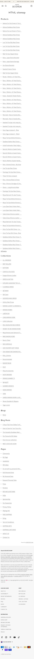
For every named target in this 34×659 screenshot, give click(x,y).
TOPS (4, 394)
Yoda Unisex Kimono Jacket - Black (13, 214)
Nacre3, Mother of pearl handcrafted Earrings (16, 153)
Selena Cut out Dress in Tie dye (12, 31)
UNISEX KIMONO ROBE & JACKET (13, 397)
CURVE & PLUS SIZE (9, 272)
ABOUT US (6, 533)
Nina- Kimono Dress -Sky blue (12, 164)
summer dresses (25, 574)
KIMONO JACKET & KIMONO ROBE (13, 306)
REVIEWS (3, 599)
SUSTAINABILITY (4, 593)
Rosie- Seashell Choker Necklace (13, 96)
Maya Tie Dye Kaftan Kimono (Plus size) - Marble (17, 225)
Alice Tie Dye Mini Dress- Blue (12, 233)
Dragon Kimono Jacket (9, 275)
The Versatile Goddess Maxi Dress (13, 432)
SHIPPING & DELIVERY (6, 617)
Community (6, 453)
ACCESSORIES (22, 604)
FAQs (4, 495)
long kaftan (7, 557)
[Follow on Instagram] (6, 637)
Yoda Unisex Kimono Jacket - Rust (13, 218)
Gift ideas (6, 465)
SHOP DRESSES (7, 375)
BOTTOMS (6, 268)
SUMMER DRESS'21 (8, 386)
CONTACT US (4, 609)
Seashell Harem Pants (9, 69)
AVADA (27, 542)
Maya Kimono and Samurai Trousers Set (15, 333)
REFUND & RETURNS (9, 491)
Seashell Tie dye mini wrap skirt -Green (15, 122)
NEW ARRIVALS (7, 344)
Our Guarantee (7, 503)
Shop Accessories (8, 371)
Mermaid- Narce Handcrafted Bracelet (14, 115)
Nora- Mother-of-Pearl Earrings (12, 80)
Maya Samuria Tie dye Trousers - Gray (14, 195)
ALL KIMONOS (7, 260)
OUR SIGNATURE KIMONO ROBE (12, 352)
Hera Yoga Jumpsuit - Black (11, 134)
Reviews (5, 488)
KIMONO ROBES (7, 310)
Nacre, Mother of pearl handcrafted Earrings (16, 161)
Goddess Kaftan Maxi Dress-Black (13, 248)
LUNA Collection (8, 321)
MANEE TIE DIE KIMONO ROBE (12, 329)
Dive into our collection (10, 440)
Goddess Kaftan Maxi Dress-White (13, 141)
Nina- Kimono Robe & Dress (11, 180)
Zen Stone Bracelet (8, 65)
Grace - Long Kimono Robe (11, 187)
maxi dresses (20, 557)
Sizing (4, 518)
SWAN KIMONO (7, 390)
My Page (5, 457)
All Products (4, 251)
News (4, 415)
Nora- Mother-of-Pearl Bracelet (12, 84)
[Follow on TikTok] (19, 637)
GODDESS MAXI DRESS (10, 298)
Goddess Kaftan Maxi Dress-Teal (13, 244)
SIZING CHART (4, 620)
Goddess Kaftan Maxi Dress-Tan (12, 237)
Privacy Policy (7, 507)
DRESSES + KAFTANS (23, 599)
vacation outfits (18, 576)
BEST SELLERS (7, 264)
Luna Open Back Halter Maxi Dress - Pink (15, 206)
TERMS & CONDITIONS (6, 629)
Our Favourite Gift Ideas (10, 436)
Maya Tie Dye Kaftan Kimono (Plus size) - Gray (17, 202)
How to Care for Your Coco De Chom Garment (16, 428)
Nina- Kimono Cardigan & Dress (12, 183)
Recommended (7, 359)
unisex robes (14, 557)
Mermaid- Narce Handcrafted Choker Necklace (17, 119)
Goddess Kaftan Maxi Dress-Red (13, 241)
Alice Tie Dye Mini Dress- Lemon (12, 229)
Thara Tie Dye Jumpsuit (10, 176)
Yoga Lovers (6, 405)
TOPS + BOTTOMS (23, 601)
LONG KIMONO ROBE (9, 317)
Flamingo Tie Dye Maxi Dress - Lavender (15, 191)
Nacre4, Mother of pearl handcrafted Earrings (16, 149)
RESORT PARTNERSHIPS (6, 596)
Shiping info (6, 511)
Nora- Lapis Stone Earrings (11, 61)
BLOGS (2, 604)
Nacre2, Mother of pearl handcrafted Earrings (16, 157)
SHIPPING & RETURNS (9, 530)
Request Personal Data (10, 480)
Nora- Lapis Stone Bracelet (11, 58)
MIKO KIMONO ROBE (9, 336)
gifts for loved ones (8, 576)
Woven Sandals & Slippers (10, 401)
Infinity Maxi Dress (8, 302)
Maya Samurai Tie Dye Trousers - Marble (15, 222)
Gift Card (5, 294)
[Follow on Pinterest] (10, 637)
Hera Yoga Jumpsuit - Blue (11, 130)
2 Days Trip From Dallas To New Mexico (14, 425)
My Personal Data (8, 476)
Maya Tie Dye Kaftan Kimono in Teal (13, 138)
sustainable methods (22, 569)
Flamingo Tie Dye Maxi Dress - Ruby (14, 172)
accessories (29, 557)
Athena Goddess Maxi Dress (11, 27)
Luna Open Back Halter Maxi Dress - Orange (16, 210)
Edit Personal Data (8, 472)
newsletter (6, 461)
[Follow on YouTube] (14, 637)
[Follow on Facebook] (2, 637)
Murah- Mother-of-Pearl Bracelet (13, 77)
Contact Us (6, 537)
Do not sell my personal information (13, 469)
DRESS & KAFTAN (8, 279)
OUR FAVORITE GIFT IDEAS (11, 348)
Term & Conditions (8, 522)
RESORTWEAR (7, 363)
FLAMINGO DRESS (8, 287)
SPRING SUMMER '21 (9, 378)
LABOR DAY (6, 313)
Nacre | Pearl (6, 340)
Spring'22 (5, 382)
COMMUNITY (4, 606)
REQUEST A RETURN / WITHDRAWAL (6, 625)
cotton (29, 566)
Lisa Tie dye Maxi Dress (10, 168)
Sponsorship (6, 499)
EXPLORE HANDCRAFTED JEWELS (13, 283)
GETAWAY (6, 291)
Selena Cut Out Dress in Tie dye (12, 23)
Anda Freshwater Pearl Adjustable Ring (14, 145)
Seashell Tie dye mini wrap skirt (12, 126)
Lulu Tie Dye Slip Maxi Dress (11, 42)
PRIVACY (3, 632)
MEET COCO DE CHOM (9, 444)
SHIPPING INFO (7, 526)
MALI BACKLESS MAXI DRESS (11, 325)
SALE (4, 367)
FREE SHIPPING (7, 514)
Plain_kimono (7, 355)
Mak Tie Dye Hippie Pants (10, 54)
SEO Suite (31, 542)
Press (4, 484)
